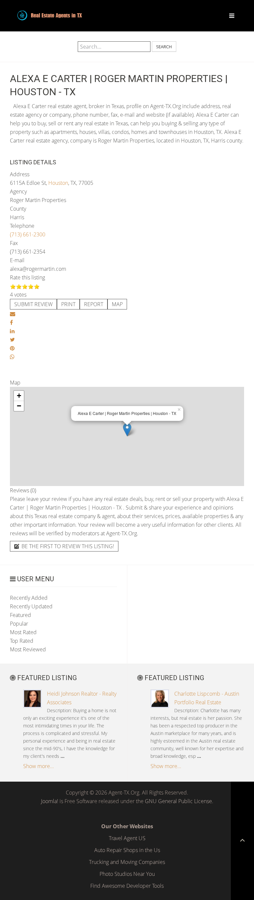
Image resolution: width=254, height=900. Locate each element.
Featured (20, 615)
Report (93, 304)
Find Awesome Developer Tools (127, 885)
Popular (19, 623)
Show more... (38, 766)
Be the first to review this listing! (67, 546)
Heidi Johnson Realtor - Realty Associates (81, 698)
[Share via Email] (12, 313)
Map (117, 304)
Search (164, 47)
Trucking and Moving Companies (127, 862)
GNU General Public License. (179, 801)
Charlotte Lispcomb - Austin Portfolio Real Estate (206, 698)
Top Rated (21, 640)
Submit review (33, 304)
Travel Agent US (127, 838)
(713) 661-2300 (27, 234)
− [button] (19, 406)
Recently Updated (31, 606)
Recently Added (29, 597)
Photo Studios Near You (127, 874)
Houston (58, 182)
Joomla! (49, 801)
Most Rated (23, 632)
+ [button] (19, 395)
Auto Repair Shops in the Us (127, 850)
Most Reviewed (28, 649)
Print (68, 304)
